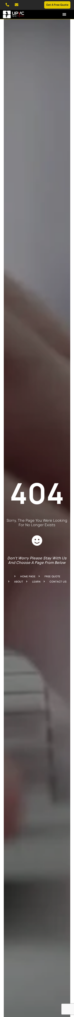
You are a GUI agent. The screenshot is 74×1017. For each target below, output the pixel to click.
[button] (64, 14)
